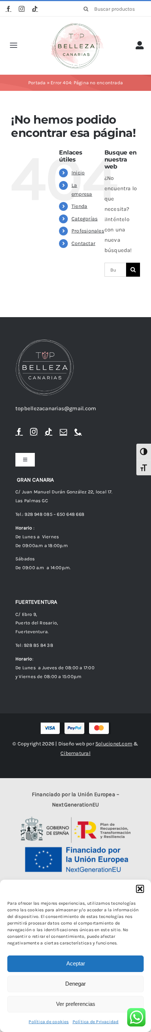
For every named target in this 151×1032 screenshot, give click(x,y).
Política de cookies (49, 1021)
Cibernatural (75, 753)
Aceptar (75, 963)
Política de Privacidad (96, 1021)
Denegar (75, 983)
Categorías (84, 219)
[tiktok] (35, 9)
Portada (37, 82)
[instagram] (22, 9)
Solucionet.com (113, 744)
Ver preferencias (75, 1004)
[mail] (63, 432)
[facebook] (8, 9)
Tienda (79, 206)
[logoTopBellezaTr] (77, 24)
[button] (140, 889)
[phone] (78, 432)
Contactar (83, 243)
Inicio (78, 173)
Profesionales (87, 231)
